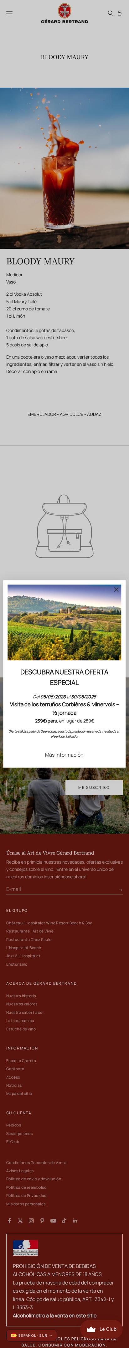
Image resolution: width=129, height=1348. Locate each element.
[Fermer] (116, 589)
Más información (64, 754)
